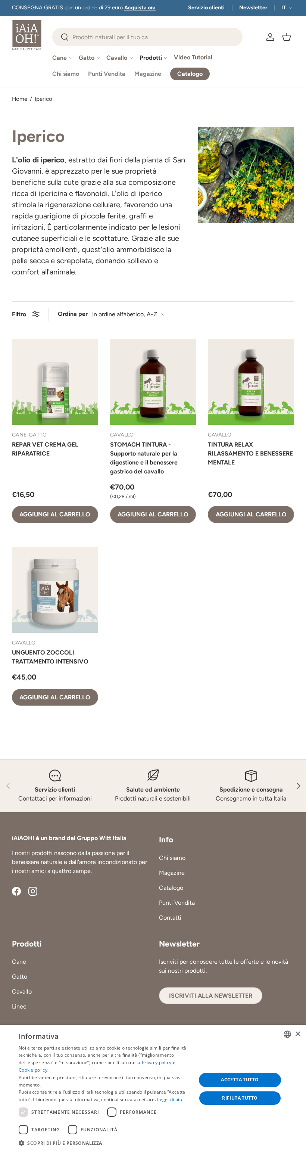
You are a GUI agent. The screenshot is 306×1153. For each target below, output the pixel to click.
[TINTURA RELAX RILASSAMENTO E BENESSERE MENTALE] (251, 382)
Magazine (147, 73)
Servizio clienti (206, 7)
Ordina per (73, 313)
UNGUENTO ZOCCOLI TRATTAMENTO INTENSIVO (50, 657)
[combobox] (147, 37)
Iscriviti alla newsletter (210, 995)
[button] (286, 37)
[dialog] (153, 1089)
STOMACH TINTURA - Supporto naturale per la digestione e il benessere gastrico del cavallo (144, 458)
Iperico (43, 99)
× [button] (297, 1034)
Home (19, 99)
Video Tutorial (193, 57)
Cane (19, 961)
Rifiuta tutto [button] (239, 1098)
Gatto (19, 976)
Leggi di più (169, 1099)
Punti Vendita (106, 73)
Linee (19, 1006)
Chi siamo (65, 73)
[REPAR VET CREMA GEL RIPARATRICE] (55, 382)
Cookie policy (33, 1070)
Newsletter (253, 7)
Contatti (170, 917)
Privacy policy (156, 1062)
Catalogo (171, 887)
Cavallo (22, 991)
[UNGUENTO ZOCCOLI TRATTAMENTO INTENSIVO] (55, 590)
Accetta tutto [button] (240, 1079)
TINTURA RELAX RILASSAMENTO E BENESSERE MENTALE (250, 453)
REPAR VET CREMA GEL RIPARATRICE (45, 449)
